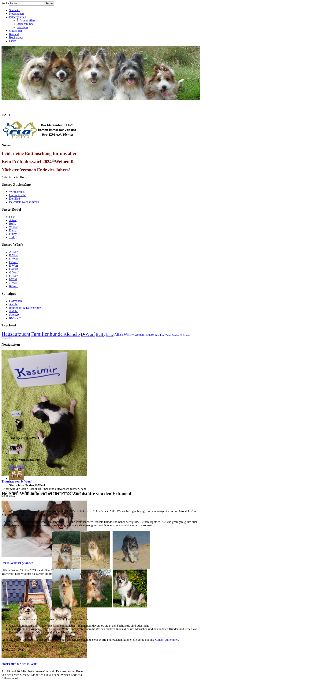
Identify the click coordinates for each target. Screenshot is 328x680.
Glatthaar (160, 334)
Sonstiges (22, 27)
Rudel (188, 335)
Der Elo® (15, 198)
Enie (12, 216)
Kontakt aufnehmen (166, 639)
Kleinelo (71, 334)
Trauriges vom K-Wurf (16, 481)
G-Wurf (13, 272)
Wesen (168, 335)
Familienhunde (47, 334)
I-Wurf (13, 279)
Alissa (13, 220)
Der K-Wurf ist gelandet (17, 563)
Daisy (12, 230)
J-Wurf (13, 282)
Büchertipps (16, 37)
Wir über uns (16, 191)
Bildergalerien (17, 17)
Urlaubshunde (25, 23)
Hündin (182, 335)
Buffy (12, 223)
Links (12, 41)
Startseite (14, 10)
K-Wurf (13, 286)
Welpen (139, 334)
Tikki (12, 237)
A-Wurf (13, 252)
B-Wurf (13, 255)
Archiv (13, 304)
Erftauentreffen (26, 20)
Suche (5, 3)
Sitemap (14, 314)
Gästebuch (15, 30)
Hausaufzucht (17, 195)
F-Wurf (13, 269)
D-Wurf (13, 262)
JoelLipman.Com (7, 338)
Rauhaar (149, 334)
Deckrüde (175, 335)
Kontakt (14, 34)
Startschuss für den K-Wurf (19, 663)
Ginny (13, 233)
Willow (13, 227)
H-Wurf (13, 275)
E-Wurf (13, 265)
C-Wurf (13, 258)
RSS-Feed (15, 318)
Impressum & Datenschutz (25, 307)
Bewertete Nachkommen (24, 202)
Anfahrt (13, 311)
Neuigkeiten (16, 13)
